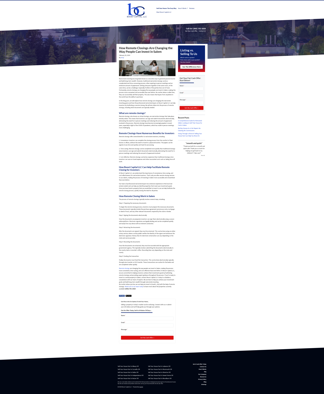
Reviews (191, 8)
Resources (203, 377)
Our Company (202, 374)
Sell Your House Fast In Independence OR (130, 375)
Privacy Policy (202, 379)
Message (124, 329)
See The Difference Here (191, 67)
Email (123, 322)
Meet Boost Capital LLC (163, 12)
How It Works (182, 8)
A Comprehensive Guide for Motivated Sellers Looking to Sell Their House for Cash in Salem (190, 123)
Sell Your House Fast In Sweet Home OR (160, 375)
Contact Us (202, 31)
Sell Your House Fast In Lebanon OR (159, 366)
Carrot (141, 387)
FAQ (205, 372)
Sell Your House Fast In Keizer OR (128, 378)
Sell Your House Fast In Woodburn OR (159, 378)
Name (123, 315)
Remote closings (124, 268)
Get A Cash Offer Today (199, 364)
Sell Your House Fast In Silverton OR (159, 372)
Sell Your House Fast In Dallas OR (128, 372)
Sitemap (203, 384)
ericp (122, 58)
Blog (205, 382)
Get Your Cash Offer (191, 31)
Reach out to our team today (134, 287)
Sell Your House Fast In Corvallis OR (129, 369)
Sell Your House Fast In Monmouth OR (160, 369)
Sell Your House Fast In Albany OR (128, 366)
